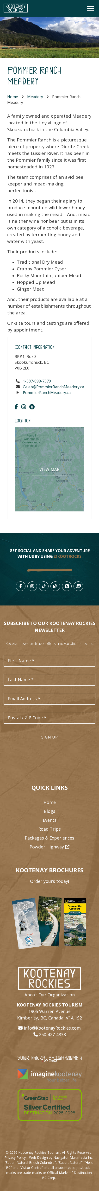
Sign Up (49, 737)
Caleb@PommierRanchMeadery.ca (53, 386)
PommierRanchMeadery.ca (47, 392)
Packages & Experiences (49, 838)
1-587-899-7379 (37, 381)
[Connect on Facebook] (16, 406)
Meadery (35, 96)
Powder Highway (47, 847)
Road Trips (49, 829)
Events (49, 820)
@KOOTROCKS (67, 556)
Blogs (49, 811)
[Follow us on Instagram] (23, 406)
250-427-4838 (52, 1034)
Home (12, 96)
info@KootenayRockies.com (52, 1028)
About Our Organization (50, 995)
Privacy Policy (15, 1157)
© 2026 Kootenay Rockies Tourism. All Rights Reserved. (49, 1152)
